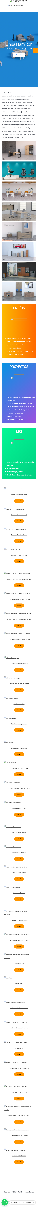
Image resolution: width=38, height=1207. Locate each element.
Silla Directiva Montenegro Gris (19, 663)
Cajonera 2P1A (19, 1048)
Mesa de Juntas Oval (19, 893)
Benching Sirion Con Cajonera (19, 920)
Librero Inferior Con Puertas (19, 1135)
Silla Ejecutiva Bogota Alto (19, 724)
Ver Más (19, 501)
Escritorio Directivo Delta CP (19, 555)
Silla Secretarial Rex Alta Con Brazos (19, 788)
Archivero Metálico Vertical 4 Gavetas (19, 639)
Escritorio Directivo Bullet (19, 514)
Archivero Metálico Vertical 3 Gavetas (19, 599)
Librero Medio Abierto (19, 1155)
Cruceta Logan (19, 983)
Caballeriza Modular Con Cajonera (19, 940)
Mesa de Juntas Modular (19, 852)
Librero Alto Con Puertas (19, 1092)
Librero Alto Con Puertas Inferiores (19, 1115)
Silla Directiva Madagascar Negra (19, 683)
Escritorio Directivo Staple (19, 535)
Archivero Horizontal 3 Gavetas (19, 1028)
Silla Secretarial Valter (19, 808)
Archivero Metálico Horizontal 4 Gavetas (19, 579)
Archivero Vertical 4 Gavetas (19, 1008)
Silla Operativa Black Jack (19, 748)
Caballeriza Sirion (19, 963)
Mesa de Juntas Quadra (19, 872)
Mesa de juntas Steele (19, 832)
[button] (19, 150)
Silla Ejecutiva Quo (19, 704)
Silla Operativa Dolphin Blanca (19, 768)
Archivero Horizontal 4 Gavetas (19, 1068)
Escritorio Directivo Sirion (19, 494)
